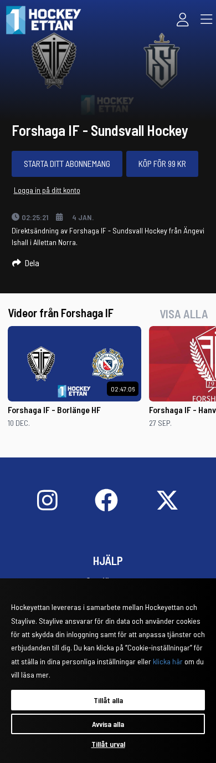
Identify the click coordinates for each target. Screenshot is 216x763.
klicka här (168, 661)
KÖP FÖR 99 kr (162, 163)
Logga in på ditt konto (47, 190)
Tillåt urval (108, 744)
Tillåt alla (108, 700)
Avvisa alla (108, 724)
